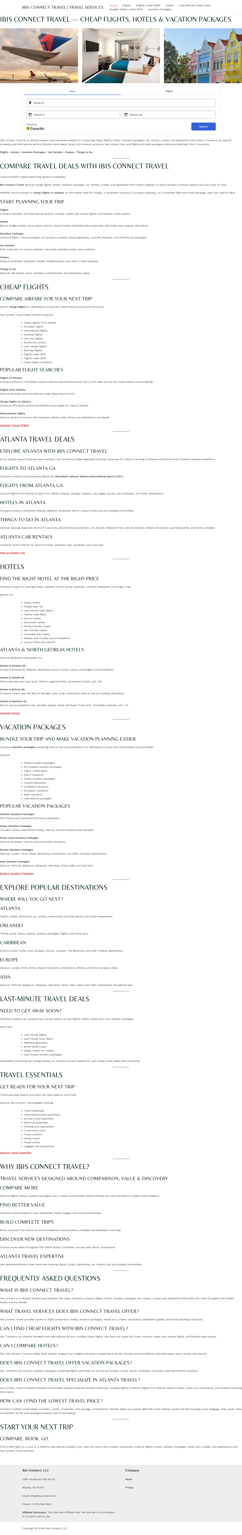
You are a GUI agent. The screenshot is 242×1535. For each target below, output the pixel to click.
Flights (126, 5)
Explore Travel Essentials (15, 1152)
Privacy (129, 1487)
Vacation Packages (159, 9)
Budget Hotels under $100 (126, 9)
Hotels (170, 5)
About (128, 1479)
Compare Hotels (10, 713)
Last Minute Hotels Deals (195, 5)
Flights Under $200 (148, 5)
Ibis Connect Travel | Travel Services (63, 7)
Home (113, 5)
